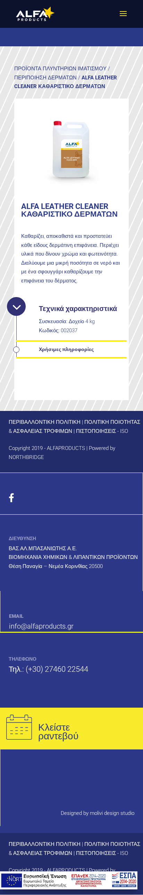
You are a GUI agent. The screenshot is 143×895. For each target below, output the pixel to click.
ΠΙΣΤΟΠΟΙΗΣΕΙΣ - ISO (102, 431)
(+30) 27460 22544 (57, 669)
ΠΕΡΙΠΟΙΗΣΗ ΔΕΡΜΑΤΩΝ (45, 78)
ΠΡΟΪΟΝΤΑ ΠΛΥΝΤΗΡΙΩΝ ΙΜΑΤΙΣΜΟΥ (60, 68)
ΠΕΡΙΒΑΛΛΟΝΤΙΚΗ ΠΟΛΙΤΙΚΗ (45, 422)
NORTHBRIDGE (26, 457)
